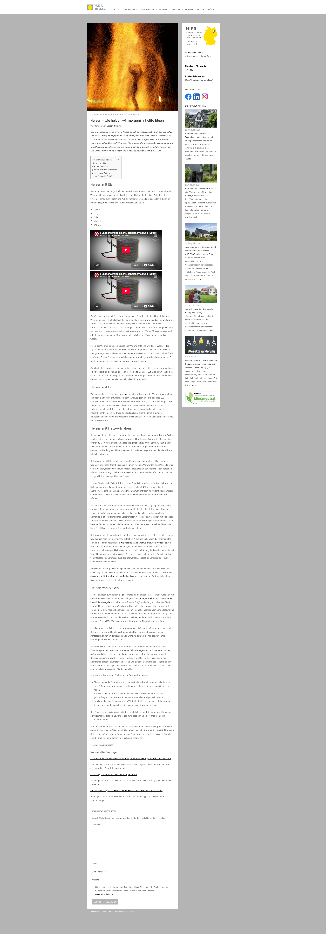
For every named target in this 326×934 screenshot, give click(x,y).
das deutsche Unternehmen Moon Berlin (109, 576)
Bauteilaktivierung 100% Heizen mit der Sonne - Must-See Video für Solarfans (126, 790)
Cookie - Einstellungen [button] (124, 911)
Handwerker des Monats (154, 9)
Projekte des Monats (182, 9)
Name (95, 863)
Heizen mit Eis (99, 163)
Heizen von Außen (102, 173)
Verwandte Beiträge (106, 176)
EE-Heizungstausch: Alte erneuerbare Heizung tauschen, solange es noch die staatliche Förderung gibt (201, 363)
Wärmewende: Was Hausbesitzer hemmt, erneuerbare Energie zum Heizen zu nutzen (130, 758)
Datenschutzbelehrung (105, 894)
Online (193, 52)
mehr (188, 158)
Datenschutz (107, 911)
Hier (170, 132)
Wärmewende (132, 114)
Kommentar (97, 824)
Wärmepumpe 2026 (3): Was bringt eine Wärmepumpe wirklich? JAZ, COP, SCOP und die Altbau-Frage (200, 250)
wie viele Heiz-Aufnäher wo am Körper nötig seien (143, 542)
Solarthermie (130, 9)
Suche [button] (211, 8)
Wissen (200, 9)
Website (95, 879)
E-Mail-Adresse (99, 871)
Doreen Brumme (114, 125)
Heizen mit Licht (100, 166)
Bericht (170, 435)
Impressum (94, 911)
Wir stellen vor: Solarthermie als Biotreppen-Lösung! (199, 310)
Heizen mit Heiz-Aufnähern (105, 169)
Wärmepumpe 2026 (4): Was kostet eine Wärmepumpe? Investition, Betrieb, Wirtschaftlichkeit (200, 192)
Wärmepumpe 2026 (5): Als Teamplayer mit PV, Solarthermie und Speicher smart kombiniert (199, 137)
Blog (116, 9)
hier (126, 394)
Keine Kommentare (114, 114)
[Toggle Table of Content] (116, 159)
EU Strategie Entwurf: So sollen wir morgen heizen (113, 774)
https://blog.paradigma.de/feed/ (199, 80)
